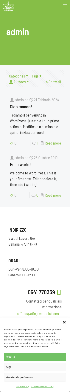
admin (19, 99)
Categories (17, 76)
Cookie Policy (22, 386)
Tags (34, 76)
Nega (8, 366)
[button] (64, 322)
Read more (53, 143)
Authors (19, 81)
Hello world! (20, 164)
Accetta (10, 356)
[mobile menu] (65, 5)
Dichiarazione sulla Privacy (42, 386)
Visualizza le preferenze (19, 377)
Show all (55, 81)
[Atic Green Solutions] (8, 5)
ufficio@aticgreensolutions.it (39, 313)
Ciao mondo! (21, 106)
